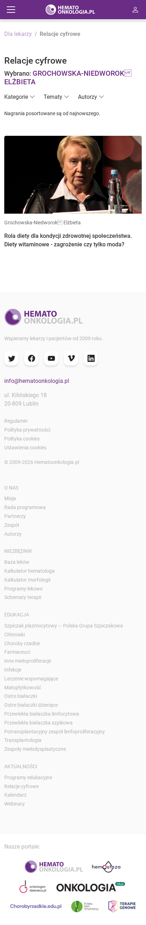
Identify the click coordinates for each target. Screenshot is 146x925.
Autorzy (13, 534)
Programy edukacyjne (28, 777)
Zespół (11, 525)
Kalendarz (15, 795)
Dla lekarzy (18, 34)
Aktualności (20, 766)
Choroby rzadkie (22, 643)
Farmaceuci (17, 652)
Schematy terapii (22, 597)
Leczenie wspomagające (31, 678)
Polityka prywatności (27, 430)
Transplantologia (22, 740)
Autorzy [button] (87, 96)
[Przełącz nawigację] (11, 9)
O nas (11, 488)
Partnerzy (15, 516)
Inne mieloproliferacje (27, 661)
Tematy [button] (53, 96)
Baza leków (16, 562)
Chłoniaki (14, 634)
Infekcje (12, 670)
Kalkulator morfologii (27, 580)
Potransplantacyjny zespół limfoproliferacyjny (54, 731)
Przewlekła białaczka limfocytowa (41, 714)
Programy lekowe (23, 589)
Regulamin (16, 421)
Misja (10, 498)
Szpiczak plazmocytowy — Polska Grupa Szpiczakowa (63, 626)
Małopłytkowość (22, 687)
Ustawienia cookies (25, 447)
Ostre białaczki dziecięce (31, 705)
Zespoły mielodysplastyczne (35, 749)
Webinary (14, 804)
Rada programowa (25, 507)
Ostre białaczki (20, 696)
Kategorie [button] (16, 96)
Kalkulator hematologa (29, 571)
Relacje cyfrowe (21, 786)
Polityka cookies (22, 439)
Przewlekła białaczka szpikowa (38, 723)
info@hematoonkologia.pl (36, 381)
